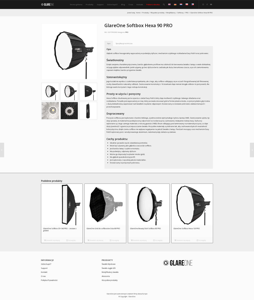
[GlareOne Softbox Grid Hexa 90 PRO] (252, 150)
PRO (126, 32)
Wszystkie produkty (110, 280)
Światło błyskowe (108, 264)
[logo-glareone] (49, 4)
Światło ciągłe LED (109, 268)
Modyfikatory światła (110, 272)
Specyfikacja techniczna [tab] (124, 43)
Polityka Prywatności (49, 280)
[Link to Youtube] (211, 4)
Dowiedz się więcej (53, 240)
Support (44, 268)
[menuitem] (76, 4)
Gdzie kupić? (46, 264)
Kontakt (44, 272)
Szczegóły (72, 240)
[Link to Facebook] (207, 4)
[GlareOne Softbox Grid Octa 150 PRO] (2, 150)
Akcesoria (106, 276)
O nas (43, 276)
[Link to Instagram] (203, 4)
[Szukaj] (163, 4)
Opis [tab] (108, 43)
